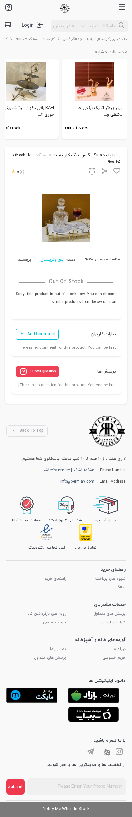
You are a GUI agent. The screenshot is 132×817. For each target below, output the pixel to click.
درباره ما (119, 649)
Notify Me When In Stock (66, 809)
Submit (15, 787)
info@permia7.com (77, 481)
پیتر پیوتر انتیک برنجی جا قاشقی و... (100, 111)
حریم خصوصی (54, 622)
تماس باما (58, 649)
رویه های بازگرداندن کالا (47, 613)
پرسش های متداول (110, 613)
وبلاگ (121, 587)
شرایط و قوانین (113, 622)
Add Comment (41, 334)
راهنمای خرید (55, 578)
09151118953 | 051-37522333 (69, 470)
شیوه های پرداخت (110, 578)
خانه (124, 38)
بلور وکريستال (107, 38)
